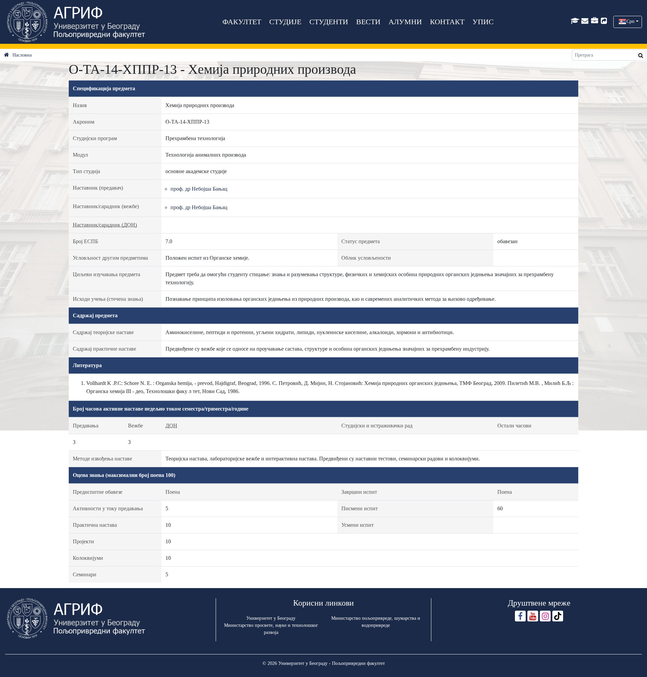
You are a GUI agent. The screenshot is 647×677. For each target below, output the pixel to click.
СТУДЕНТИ (328, 22)
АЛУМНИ (405, 22)
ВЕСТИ (368, 22)
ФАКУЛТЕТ (241, 22)
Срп (630, 21)
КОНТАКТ (447, 22)
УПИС (483, 22)
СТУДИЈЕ (285, 22)
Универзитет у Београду (271, 618)
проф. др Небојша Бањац (199, 189)
